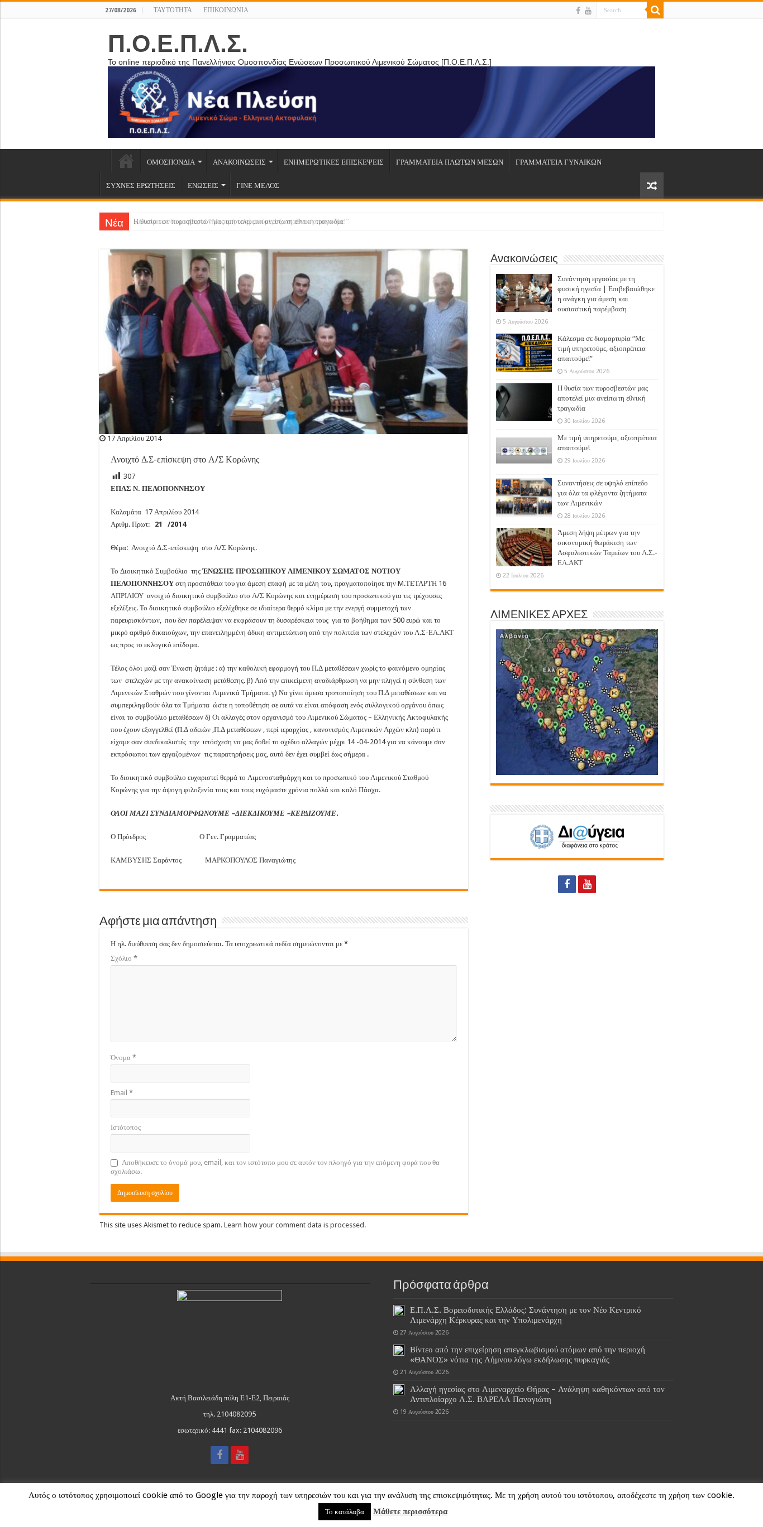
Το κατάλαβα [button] (344, 1511)
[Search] (655, 10)
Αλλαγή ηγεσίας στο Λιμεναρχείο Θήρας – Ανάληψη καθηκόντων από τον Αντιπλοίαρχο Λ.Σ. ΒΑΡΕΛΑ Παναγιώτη (537, 1394)
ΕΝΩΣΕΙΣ (203, 185)
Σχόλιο (124, 958)
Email (122, 1092)
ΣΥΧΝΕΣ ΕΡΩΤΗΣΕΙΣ (140, 185)
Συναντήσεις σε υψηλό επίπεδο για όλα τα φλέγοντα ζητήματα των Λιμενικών (602, 493)
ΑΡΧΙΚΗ (125, 160)
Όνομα (123, 1057)
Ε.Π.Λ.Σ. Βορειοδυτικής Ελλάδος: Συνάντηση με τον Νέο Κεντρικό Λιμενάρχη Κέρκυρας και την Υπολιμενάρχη (525, 1315)
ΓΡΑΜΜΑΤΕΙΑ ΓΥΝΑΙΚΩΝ (559, 162)
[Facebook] (578, 10)
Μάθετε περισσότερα (410, 1511)
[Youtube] (588, 10)
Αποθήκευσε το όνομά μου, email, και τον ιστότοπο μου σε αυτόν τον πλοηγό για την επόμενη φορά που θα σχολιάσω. (275, 1167)
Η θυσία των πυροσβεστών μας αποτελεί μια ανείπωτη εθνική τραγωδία (238, 221)
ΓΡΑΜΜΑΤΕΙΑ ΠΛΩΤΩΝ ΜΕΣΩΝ (449, 162)
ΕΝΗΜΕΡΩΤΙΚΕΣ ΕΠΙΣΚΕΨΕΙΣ (334, 162)
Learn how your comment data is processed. (295, 1225)
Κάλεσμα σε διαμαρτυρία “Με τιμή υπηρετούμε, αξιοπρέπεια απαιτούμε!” (601, 348)
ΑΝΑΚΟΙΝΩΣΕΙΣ (239, 162)
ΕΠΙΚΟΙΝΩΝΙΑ (226, 10)
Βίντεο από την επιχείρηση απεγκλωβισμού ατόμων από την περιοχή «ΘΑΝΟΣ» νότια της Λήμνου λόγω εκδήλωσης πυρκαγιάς (527, 1355)
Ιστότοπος (126, 1127)
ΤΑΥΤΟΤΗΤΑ (173, 10)
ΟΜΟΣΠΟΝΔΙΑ (171, 162)
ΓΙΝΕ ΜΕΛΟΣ (257, 185)
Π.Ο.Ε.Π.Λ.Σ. (178, 43)
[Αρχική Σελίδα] (105, 160)
